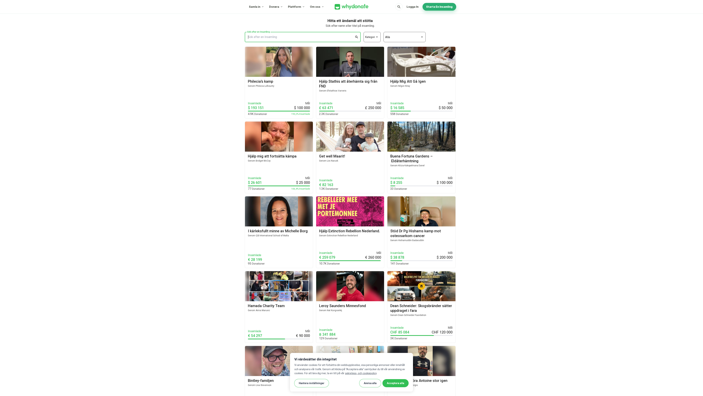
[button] (372, 37)
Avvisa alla (370, 383)
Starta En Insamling (439, 6)
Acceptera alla (395, 383)
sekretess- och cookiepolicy (361, 373)
